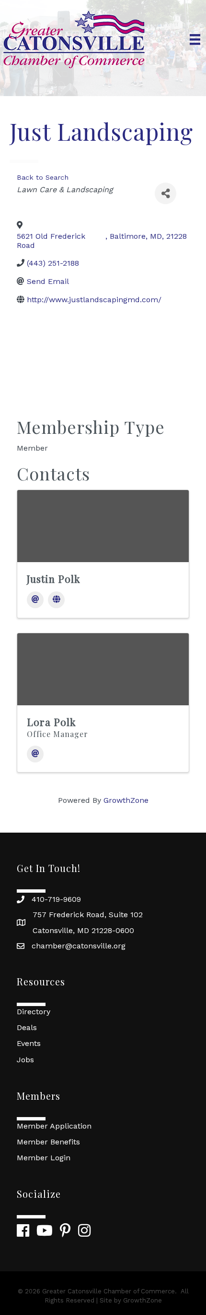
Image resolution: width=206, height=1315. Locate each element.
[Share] (165, 193)
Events (29, 1043)
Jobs (25, 1059)
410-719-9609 (56, 899)
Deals (27, 1027)
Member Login (43, 1157)
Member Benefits (48, 1141)
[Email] (35, 599)
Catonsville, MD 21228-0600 (83, 930)
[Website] (56, 599)
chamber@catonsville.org (79, 945)
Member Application (54, 1126)
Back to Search (43, 177)
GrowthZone (126, 800)
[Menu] (195, 39)
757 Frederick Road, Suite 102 (88, 914)
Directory (33, 1011)
